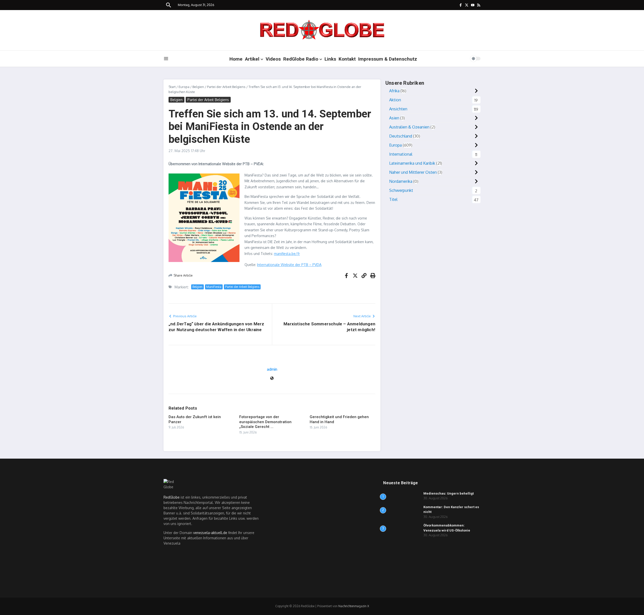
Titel (393, 199)
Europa (184, 87)
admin (272, 369)
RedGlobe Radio (300, 59)
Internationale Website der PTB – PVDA (289, 264)
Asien (394, 117)
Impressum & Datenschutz (387, 59)
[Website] (272, 378)
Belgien (198, 87)
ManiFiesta (213, 287)
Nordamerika (400, 181)
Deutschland (400, 136)
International (400, 154)
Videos (273, 59)
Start (172, 87)
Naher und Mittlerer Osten (413, 172)
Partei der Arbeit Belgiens (226, 87)
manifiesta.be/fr (287, 253)
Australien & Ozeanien (409, 126)
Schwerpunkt (401, 190)
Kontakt (347, 59)
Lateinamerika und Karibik (412, 163)
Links (330, 59)
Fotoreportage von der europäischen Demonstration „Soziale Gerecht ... (265, 422)
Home (236, 59)
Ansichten (398, 108)
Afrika (394, 90)
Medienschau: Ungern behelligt (448, 493)
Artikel (252, 59)
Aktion (395, 99)
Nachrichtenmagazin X (353, 606)
